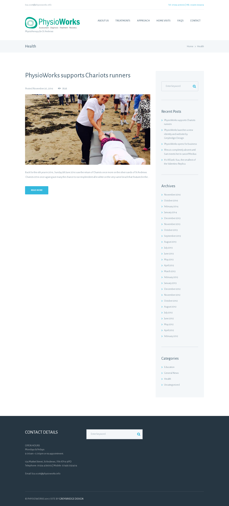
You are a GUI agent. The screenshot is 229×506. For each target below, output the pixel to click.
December (172, 218)
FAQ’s (180, 20)
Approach (143, 20)
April (169, 265)
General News (171, 373)
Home (190, 46)
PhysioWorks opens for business (180, 144)
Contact (195, 20)
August (170, 241)
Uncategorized (172, 384)
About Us (103, 20)
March (170, 271)
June (169, 253)
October (171, 200)
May (169, 259)
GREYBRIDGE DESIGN (71, 498)
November (172, 194)
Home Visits (163, 20)
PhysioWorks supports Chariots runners (77, 75)
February (171, 206)
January (170, 212)
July (168, 247)
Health (167, 379)
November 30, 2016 (43, 88)
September (172, 236)
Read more (36, 190)
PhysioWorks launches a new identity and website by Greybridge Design (178, 134)
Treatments (122, 20)
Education (169, 367)
